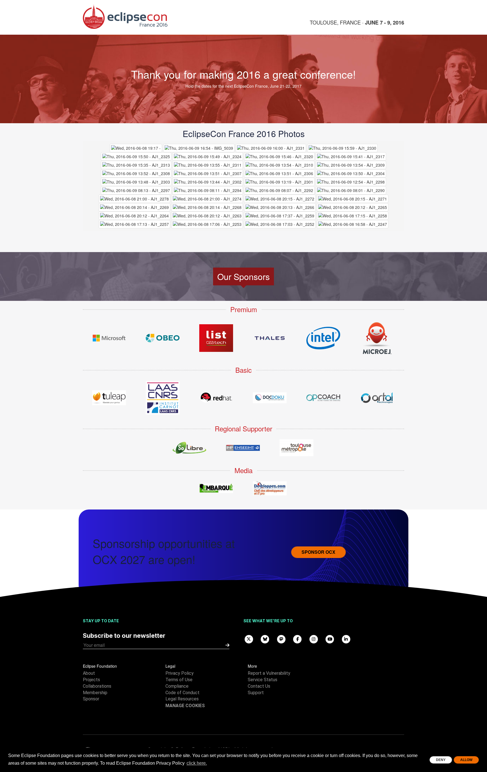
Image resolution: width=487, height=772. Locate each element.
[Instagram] (313, 638)
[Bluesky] (265, 638)
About (89, 673)
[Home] (133, 16)
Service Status (262, 679)
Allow (466, 760)
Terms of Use (178, 679)
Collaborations (97, 686)
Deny (441, 760)
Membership (95, 692)
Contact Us (259, 686)
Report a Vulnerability (269, 673)
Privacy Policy (179, 673)
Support (256, 692)
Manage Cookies (185, 705)
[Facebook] (297, 638)
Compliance (177, 686)
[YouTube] (330, 638)
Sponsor (91, 699)
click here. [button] (197, 763)
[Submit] (227, 645)
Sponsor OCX (318, 552)
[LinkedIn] (346, 638)
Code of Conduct (182, 692)
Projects (91, 679)
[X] (249, 638)
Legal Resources (182, 699)
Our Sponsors (243, 276)
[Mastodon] (281, 638)
